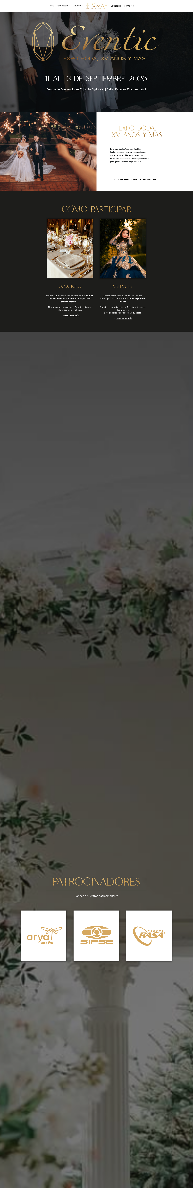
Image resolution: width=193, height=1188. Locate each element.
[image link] (97, 6)
